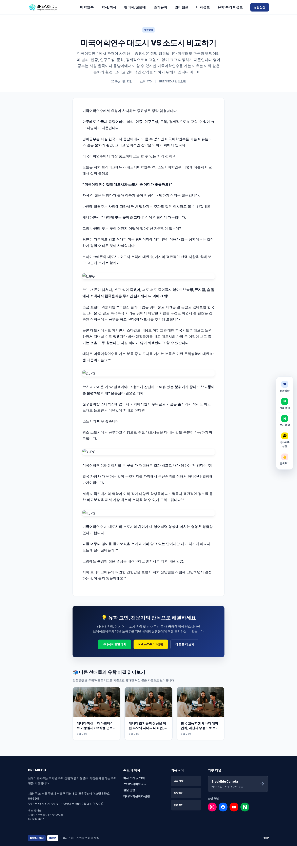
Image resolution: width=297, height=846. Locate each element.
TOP (266, 838)
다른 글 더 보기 (184, 644)
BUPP (52, 838)
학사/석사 (108, 7)
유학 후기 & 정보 (230, 7)
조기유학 (160, 7)
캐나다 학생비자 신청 (136, 796)
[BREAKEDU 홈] (50, 7)
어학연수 (87, 7)
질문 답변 (129, 790)
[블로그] (244, 807)
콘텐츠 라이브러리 (134, 784)
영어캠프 (182, 7)
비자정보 (203, 7)
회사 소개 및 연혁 (134, 778)
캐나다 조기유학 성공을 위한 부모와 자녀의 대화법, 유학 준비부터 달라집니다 (148, 727)
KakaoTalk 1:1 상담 (150, 644)
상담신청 (259, 7)
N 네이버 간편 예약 (114, 644)
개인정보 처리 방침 (88, 838)
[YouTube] (234, 807)
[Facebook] (223, 807)
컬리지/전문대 (135, 7)
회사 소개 (68, 838)
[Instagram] (212, 807)
